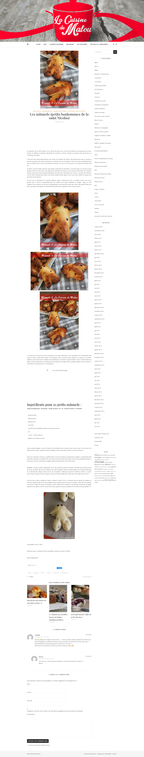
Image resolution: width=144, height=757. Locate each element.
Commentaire (31, 714)
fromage (109, 466)
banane (105, 455)
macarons (100, 469)
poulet (108, 475)
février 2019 (98, 238)
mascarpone (106, 469)
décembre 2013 (99, 353)
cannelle (114, 457)
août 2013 (97, 369)
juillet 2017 (97, 242)
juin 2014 (97, 330)
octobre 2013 (98, 361)
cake (111, 457)
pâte (112, 475)
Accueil (96, 445)
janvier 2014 (98, 349)
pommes (104, 475)
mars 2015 (97, 296)
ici (53, 364)
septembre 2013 (99, 365)
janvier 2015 (98, 303)
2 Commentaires (86, 577)
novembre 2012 (99, 403)
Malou (31, 576)
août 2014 (97, 323)
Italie (95, 469)
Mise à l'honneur (102, 471)
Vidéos (96, 212)
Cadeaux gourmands (100, 85)
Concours (97, 97)
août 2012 (97, 415)
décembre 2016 (99, 253)
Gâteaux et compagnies (99, 44)
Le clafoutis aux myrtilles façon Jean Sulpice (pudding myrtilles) (58, 617)
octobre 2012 (98, 407)
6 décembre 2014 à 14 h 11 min (42, 637)
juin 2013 (97, 376)
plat (112, 473)
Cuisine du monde (99, 112)
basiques (109, 455)
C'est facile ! (97, 78)
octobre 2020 (98, 227)
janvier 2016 (98, 269)
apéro (101, 455)
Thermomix (97, 201)
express (96, 467)
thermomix (109, 480)
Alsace (29, 573)
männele (49, 573)
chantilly (107, 459)
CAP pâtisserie (82, 44)
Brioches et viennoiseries (42, 111)
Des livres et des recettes (102, 116)
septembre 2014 (99, 319)
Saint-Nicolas (64, 573)
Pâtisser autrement (100, 162)
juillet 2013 (97, 373)
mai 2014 (97, 334)
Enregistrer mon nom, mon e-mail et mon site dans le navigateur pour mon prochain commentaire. (55, 711)
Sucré (38, 44)
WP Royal (38, 754)
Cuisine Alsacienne (56, 44)
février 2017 (98, 246)
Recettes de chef (99, 178)
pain (102, 473)
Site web (29, 700)
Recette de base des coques (102, 174)
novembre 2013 (99, 357)
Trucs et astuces (99, 204)
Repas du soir (98, 181)
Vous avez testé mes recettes (103, 216)
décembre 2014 (99, 307)
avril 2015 (97, 292)
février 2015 (98, 300)
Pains (96, 154)
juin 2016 (97, 257)
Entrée (96, 124)
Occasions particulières (76, 111)
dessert (108, 464)
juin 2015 (97, 284)
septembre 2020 (99, 230)
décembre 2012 (99, 399)
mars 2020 (97, 234)
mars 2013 (97, 388)
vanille (96, 482)
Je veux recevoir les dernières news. (39, 745)
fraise (100, 466)
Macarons (70, 44)
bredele (103, 457)
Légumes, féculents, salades (102, 135)
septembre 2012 (99, 411)
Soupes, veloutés (99, 189)
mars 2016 (97, 261)
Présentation (98, 441)
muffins (108, 471)
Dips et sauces (98, 120)
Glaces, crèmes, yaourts (101, 131)
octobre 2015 (98, 276)
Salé (45, 44)
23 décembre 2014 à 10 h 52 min (46, 658)
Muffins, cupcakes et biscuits (102, 143)
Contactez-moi (98, 437)
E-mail (29, 692)
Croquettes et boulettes (101, 105)
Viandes (96, 208)
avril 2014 (97, 338)
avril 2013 (97, 384)
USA (115, 480)
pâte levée (56, 573)
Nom (29, 684)
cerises (103, 459)
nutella (98, 473)
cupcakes (102, 464)
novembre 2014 (99, 311)
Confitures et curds (100, 101)
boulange (36, 573)
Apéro (96, 62)
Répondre (88, 634)
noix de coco (113, 471)
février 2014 (98, 346)
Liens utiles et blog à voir (101, 433)
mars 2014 (97, 342)
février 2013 (98, 392)
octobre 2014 (98, 315)
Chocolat (96, 93)
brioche (42, 573)
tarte (103, 480)
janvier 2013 (98, 396)
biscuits (113, 455)
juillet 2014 (97, 326)
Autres (96, 66)
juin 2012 (97, 422)
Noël (95, 473)
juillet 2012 (97, 419)
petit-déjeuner (106, 473)
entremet (113, 464)
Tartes (96, 197)
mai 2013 (97, 380)
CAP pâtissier (97, 459)
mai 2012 (97, 426)
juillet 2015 (97, 280)
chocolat (99, 461)
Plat (95, 170)
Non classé (97, 147)
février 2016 (98, 265)
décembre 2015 (99, 273)
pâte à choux (107, 478)
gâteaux (113, 467)
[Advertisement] (59, 137)
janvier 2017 (98, 250)
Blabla (96, 70)
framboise (104, 466)
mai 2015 (97, 288)
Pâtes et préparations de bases (103, 158)
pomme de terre (98, 475)
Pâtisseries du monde (100, 166)
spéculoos (99, 480)
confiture (106, 462)
